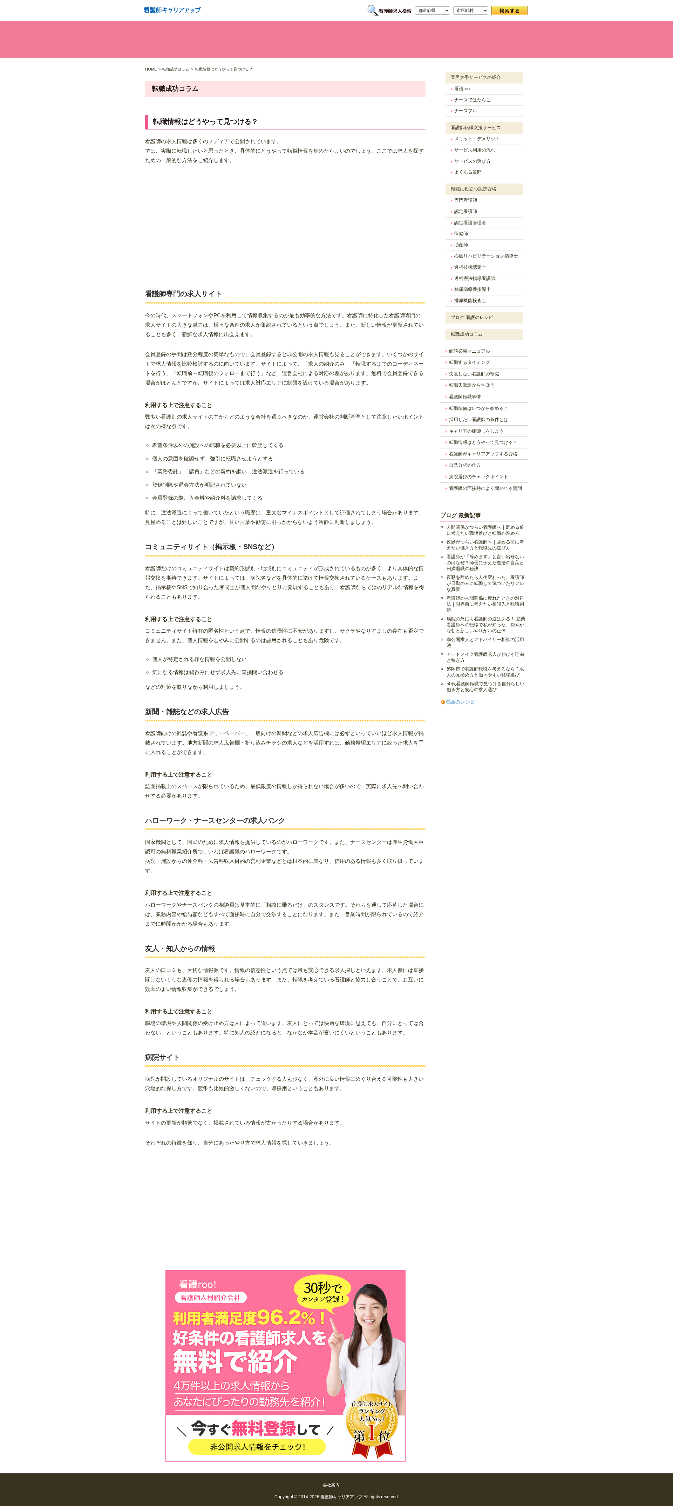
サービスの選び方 (472, 161)
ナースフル (465, 110)
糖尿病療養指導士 (472, 289)
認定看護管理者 (470, 222)
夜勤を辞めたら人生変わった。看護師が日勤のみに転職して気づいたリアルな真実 (485, 583)
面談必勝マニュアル (469, 351)
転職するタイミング (469, 362)
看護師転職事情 (465, 396)
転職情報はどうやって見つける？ (483, 442)
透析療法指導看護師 (474, 278)
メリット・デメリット (477, 138)
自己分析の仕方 (465, 465)
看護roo (462, 88)
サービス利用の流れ (474, 150)
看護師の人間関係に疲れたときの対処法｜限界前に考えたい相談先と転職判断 (485, 604)
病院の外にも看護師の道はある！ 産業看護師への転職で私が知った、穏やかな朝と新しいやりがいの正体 (486, 624)
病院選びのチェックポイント (478, 476)
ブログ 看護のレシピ (472, 317)
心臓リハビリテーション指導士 (486, 256)
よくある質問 (468, 172)
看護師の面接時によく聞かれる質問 (485, 488)
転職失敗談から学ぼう (472, 385)
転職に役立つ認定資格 (473, 189)
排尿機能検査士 (470, 300)
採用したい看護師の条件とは (478, 419)
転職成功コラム (467, 334)
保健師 (461, 233)
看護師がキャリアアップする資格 (483, 454)
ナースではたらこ (472, 99)
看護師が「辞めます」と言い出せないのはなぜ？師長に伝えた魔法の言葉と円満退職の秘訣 (485, 562)
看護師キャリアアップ (341, 1496)
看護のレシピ (460, 702)
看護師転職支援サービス (476, 127)
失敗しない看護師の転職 (474, 373)
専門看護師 (465, 200)
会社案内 (331, 1484)
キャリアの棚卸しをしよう (476, 431)
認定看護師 (465, 211)
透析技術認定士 (470, 267)
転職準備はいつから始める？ (478, 408)
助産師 (461, 244)
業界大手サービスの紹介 (476, 77)
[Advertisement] (285, 224)
